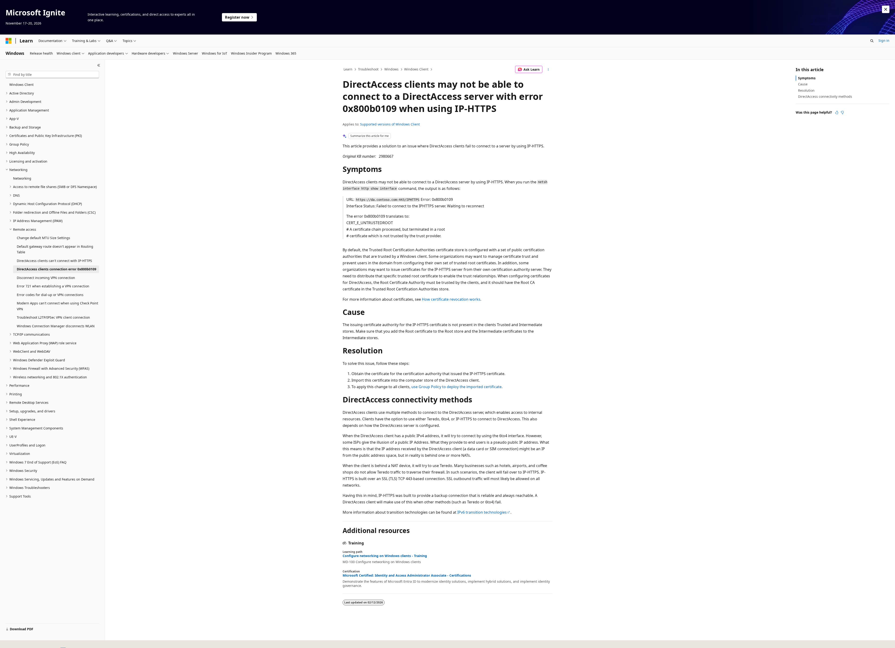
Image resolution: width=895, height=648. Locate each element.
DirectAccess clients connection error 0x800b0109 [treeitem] (56, 269)
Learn (348, 69)
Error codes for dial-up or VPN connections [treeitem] (50, 295)
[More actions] (548, 69)
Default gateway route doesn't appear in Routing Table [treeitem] (55, 249)
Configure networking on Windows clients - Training (385, 556)
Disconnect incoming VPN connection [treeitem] (46, 277)
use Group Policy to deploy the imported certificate (456, 386)
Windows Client (416, 69)
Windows (391, 69)
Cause (803, 84)
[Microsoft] (9, 41)
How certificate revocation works (451, 299)
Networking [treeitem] (22, 178)
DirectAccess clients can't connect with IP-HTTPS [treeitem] (54, 260)
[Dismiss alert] (885, 9)
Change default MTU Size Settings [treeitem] (43, 238)
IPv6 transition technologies (482, 512)
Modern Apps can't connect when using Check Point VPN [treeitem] (57, 306)
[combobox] (52, 74)
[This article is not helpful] (842, 112)
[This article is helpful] (837, 112)
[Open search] (872, 41)
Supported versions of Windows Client (390, 124)
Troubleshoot (368, 69)
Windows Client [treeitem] (21, 84)
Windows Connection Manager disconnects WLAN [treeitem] (56, 326)
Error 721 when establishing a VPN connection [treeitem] (53, 286)
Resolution (806, 90)
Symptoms (807, 78)
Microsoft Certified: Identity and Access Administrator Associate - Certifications (407, 575)
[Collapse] (99, 65)
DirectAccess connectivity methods (825, 96)
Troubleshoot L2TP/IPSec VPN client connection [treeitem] (53, 317)
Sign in (883, 40)
